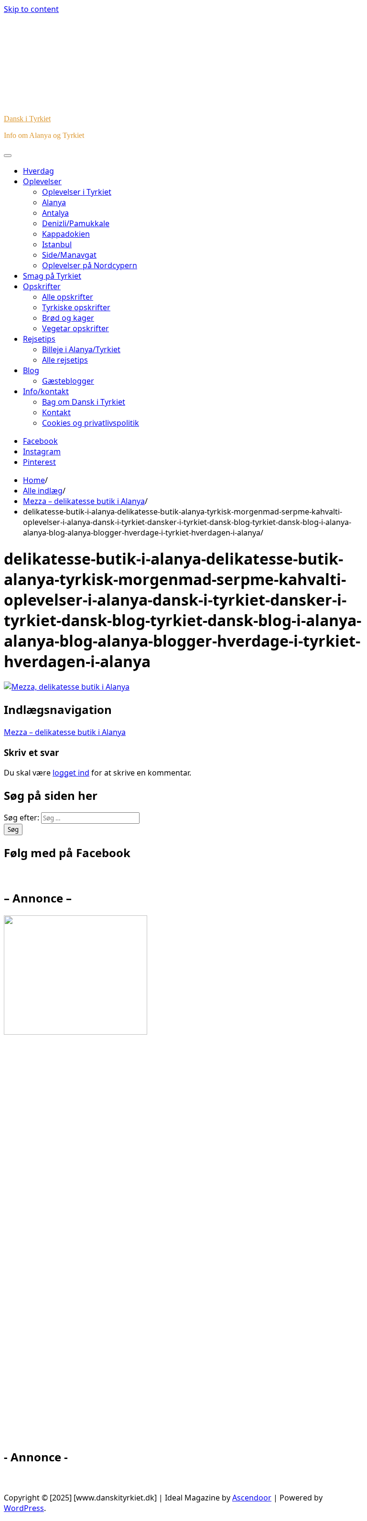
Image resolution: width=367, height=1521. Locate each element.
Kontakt (56, 412)
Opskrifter (42, 286)
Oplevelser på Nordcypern (89, 265)
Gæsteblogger (68, 381)
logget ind (71, 772)
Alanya (54, 202)
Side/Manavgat (69, 255)
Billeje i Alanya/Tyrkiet (81, 349)
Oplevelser (42, 181)
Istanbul (57, 244)
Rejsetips (39, 339)
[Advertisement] (90, 1246)
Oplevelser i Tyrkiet (76, 192)
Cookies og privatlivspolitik (90, 423)
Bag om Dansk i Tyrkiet (83, 402)
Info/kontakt (46, 391)
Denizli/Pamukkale (75, 223)
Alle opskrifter (67, 297)
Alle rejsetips (65, 360)
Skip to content (31, 9)
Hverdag (38, 171)
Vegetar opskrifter (75, 328)
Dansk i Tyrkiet (27, 119)
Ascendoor (251, 1497)
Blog (31, 370)
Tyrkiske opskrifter (76, 307)
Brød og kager (68, 318)
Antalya (55, 213)
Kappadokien (66, 234)
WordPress (24, 1508)
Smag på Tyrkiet (52, 276)
